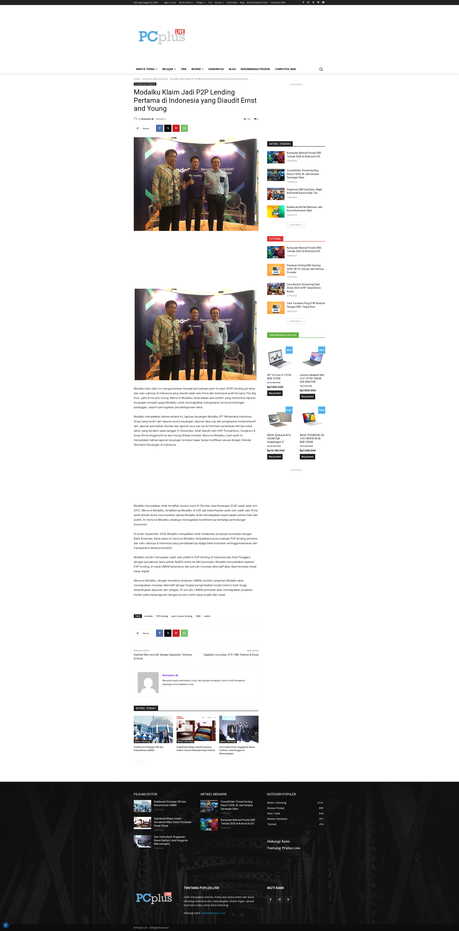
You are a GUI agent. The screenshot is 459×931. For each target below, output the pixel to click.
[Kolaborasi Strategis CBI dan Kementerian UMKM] (153, 729)
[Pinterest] (176, 128)
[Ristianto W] (136, 119)
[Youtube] (323, 3)
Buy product (275, 393)
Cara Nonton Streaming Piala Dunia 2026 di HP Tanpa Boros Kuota (304, 288)
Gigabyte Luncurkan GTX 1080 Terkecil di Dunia (231, 654)
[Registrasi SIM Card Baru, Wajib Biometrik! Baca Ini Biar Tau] (276, 194)
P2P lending (162, 616)
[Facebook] (303, 3)
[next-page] (141, 762)
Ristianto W (147, 119)
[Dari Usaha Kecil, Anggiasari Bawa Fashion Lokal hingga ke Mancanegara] (239, 729)
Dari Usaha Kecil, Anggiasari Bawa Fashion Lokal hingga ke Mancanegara (237, 750)
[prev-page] (136, 762)
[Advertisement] (258, 36)
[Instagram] (308, 3)
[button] (321, 69)
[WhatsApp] (184, 128)
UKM (198, 616)
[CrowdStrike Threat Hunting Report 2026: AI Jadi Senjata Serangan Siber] (276, 175)
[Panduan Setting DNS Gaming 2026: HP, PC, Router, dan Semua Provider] (276, 270)
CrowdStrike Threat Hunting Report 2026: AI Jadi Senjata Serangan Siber (303, 174)
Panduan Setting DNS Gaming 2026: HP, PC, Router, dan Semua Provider (305, 269)
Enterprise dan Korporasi (155, 78)
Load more (295, 224)
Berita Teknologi (142, 741)
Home (137, 78)
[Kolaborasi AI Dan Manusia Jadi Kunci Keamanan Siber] (276, 211)
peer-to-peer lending (182, 616)
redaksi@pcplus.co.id (213, 913)
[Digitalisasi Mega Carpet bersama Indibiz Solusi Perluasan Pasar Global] (196, 729)
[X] (313, 3)
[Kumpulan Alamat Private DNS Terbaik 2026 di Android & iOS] (276, 157)
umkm (207, 616)
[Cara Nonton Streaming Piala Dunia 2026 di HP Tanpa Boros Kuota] (276, 289)
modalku (148, 616)
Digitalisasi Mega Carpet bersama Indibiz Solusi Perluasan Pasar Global (172, 822)
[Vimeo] (318, 3)
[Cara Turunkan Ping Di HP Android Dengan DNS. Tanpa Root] (276, 308)
